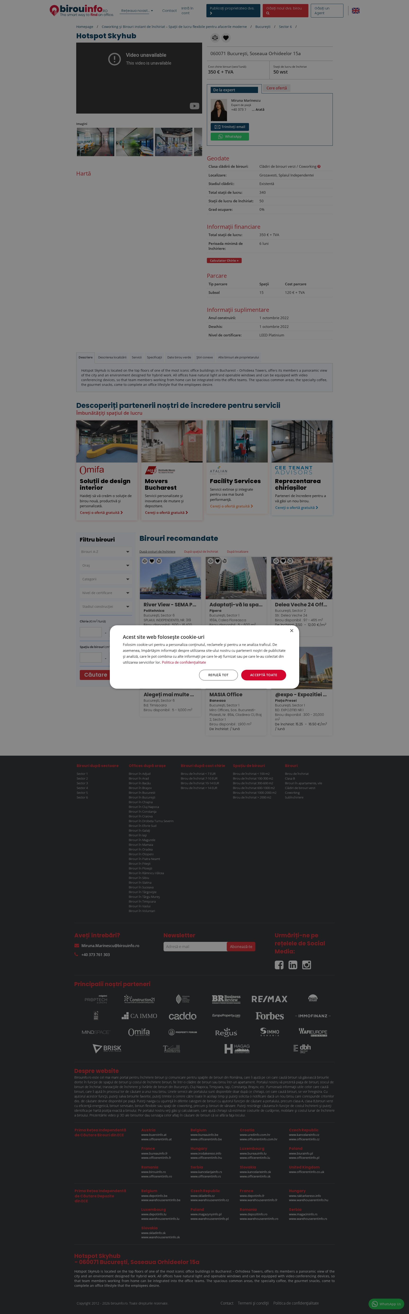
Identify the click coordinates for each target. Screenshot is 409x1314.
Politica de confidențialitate (184, 662)
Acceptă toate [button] (263, 675)
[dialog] (204, 657)
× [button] (291, 631)
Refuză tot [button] (218, 675)
